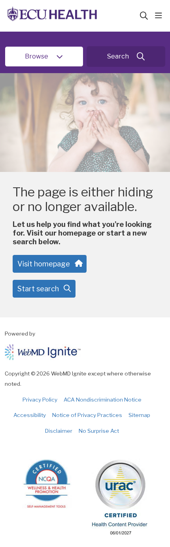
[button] (160, 16)
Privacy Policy (40, 399)
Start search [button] (38, 289)
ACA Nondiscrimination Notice (103, 399)
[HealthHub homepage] (72, 16)
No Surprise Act (99, 431)
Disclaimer (58, 431)
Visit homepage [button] (43, 264)
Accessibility (29, 415)
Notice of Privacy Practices (87, 415)
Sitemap (139, 415)
